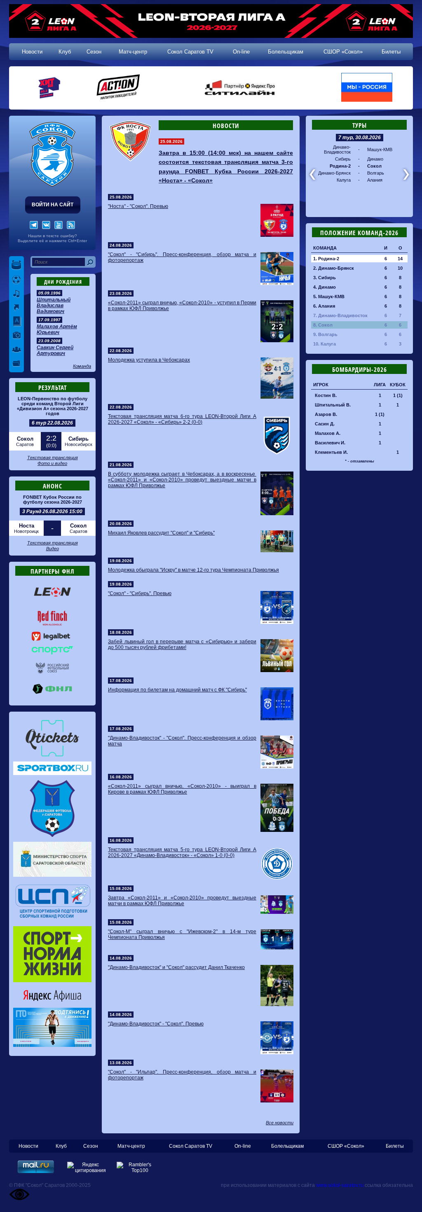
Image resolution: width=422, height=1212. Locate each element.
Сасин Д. (325, 423)
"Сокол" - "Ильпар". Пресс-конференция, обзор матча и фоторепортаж (182, 1075)
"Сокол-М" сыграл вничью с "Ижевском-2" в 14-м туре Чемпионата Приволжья (182, 934)
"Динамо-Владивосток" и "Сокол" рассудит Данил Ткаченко (176, 967)
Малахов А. (327, 433)
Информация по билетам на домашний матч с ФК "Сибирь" (177, 690)
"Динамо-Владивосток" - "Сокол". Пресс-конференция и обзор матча (182, 741)
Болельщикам (285, 52)
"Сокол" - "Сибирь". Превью (139, 593)
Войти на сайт (52, 205)
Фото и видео (52, 463)
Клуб (65, 52)
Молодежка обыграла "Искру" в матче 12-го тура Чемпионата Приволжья (193, 570)
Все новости (279, 1122)
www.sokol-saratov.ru (339, 1185)
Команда (82, 366)
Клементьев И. (331, 452)
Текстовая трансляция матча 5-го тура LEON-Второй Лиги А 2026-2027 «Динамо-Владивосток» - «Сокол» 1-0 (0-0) (182, 852)
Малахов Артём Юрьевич (57, 329)
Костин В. (326, 395)
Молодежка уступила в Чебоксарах (149, 360)
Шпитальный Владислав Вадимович (53, 305)
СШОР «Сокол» (343, 52)
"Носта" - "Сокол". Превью (138, 206)
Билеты (391, 52)
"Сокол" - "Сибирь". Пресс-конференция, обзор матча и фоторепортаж (182, 257)
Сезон (94, 52)
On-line (241, 52)
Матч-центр (133, 52)
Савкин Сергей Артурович (55, 350)
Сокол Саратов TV (190, 52)
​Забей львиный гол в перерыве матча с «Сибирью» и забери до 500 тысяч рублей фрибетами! (182, 644)
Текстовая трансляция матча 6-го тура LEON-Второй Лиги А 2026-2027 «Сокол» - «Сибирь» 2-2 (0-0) (182, 419)
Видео (52, 548)
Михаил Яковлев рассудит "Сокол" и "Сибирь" (161, 533)
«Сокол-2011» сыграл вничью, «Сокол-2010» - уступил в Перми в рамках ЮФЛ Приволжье (182, 305)
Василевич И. (330, 442)
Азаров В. (326, 414)
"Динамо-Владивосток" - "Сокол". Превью (156, 1024)
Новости (32, 52)
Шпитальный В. (333, 404)
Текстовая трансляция (52, 457)
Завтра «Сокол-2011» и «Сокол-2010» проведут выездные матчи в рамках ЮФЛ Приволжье (182, 900)
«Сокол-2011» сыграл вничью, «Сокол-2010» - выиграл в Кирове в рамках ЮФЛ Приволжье (182, 789)
